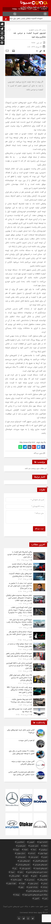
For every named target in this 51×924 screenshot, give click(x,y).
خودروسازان (21, 857)
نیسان (45, 883)
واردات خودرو (33, 887)
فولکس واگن (15, 876)
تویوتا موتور (43, 853)
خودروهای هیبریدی (41, 864)
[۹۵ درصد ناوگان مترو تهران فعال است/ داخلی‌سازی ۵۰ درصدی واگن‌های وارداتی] (25, 679)
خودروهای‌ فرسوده (41, 868)
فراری (34, 876)
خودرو (45, 857)
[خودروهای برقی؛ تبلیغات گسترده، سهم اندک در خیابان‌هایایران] (25, 576)
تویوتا (17, 849)
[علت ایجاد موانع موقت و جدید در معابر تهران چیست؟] (25, 646)
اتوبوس (31, 842)
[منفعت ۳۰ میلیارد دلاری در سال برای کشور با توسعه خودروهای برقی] (25, 754)
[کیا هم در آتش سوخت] (25, 744)
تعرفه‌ (25, 849)
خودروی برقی (26, 868)
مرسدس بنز (30, 879)
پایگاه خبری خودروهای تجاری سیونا (35, 894)
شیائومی (44, 876)
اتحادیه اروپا (43, 842)
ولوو (22, 887)
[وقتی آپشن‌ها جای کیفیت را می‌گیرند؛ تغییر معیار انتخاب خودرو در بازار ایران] (25, 556)
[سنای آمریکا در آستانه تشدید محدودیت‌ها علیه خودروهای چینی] (25, 567)
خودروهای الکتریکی (41, 861)
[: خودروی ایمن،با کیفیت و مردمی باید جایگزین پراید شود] (7, 51)
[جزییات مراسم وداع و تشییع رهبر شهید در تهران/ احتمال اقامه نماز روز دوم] (25, 636)
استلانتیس (20, 842)
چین (45, 898)
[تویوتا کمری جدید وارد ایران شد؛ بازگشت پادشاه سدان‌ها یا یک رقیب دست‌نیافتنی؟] (25, 624)
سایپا (21, 872)
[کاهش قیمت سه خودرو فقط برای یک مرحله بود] (25, 711)
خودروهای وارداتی (23, 864)
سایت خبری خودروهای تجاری (37, 872)
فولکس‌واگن (43, 879)
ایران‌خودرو (21, 846)
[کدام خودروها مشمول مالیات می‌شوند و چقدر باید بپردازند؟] (25, 702)
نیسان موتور (34, 883)
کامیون (37, 898)
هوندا (23, 883)
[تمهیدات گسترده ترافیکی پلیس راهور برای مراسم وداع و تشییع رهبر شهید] (25, 656)
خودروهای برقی (25, 861)
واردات (45, 887)
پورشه (17, 894)
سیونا (12, 872)
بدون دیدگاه (38, 453)
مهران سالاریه (17, 879)
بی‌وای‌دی (44, 849)
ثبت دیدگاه (39, 528)
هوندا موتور (12, 883)
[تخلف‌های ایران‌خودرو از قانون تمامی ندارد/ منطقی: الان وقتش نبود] (25, 775)
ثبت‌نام (32, 853)
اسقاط (45, 846)
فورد (26, 876)
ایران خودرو (34, 846)
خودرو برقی (34, 857)
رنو (15, 868)
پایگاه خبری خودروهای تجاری (37, 891)
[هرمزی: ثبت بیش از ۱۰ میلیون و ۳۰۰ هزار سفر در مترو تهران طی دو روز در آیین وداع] (25, 587)
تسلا (34, 849)
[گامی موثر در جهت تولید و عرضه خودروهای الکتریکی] (25, 765)
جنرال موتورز (21, 853)
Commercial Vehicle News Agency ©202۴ (34, 912)
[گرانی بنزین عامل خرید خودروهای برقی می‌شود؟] (25, 733)
